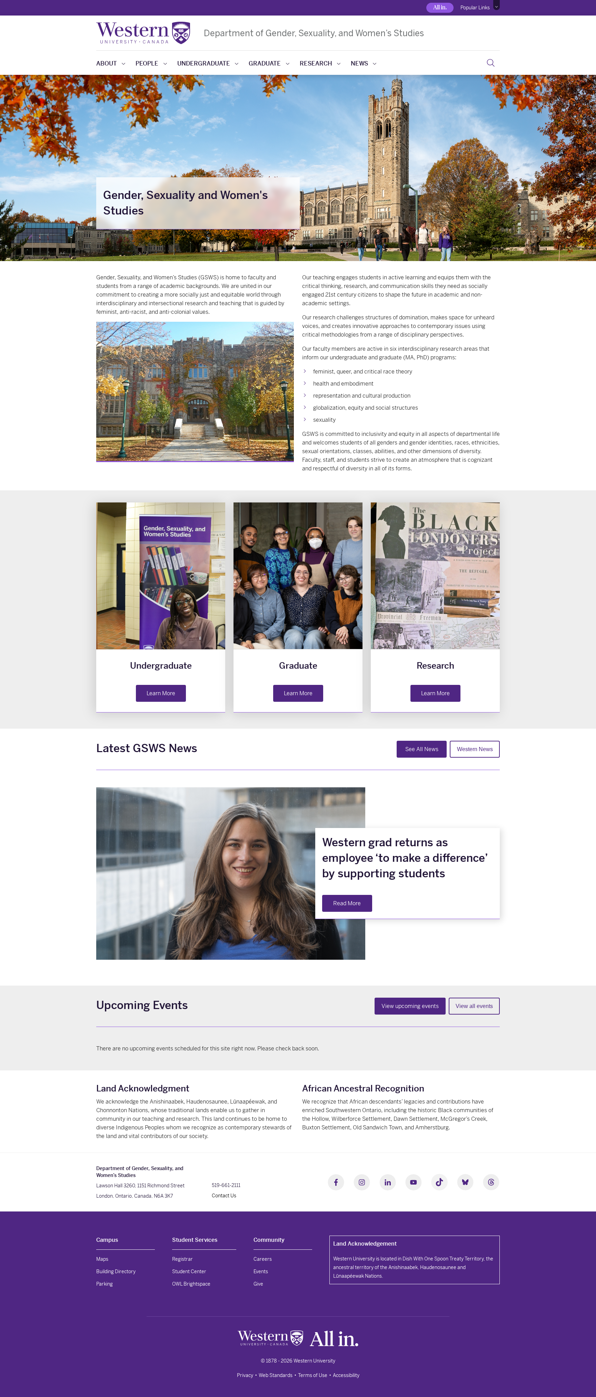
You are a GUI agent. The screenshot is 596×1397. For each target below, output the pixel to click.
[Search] (490, 62)
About (106, 63)
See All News (421, 749)
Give (258, 1284)
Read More (347, 903)
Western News (475, 749)
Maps (102, 1259)
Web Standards (275, 1375)
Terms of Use (312, 1375)
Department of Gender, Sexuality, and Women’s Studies (314, 33)
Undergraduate (203, 63)
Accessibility (346, 1375)
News (359, 63)
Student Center (189, 1271)
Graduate (265, 63)
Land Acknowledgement (365, 1243)
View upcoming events (410, 1006)
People (147, 63)
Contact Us (224, 1196)
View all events (474, 1006)
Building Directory (116, 1271)
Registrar (182, 1259)
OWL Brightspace (191, 1284)
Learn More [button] (161, 693)
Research (316, 63)
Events (261, 1271)
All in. (440, 7)
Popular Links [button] (475, 7)
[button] (496, 5)
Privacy (245, 1375)
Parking (104, 1284)
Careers (263, 1259)
